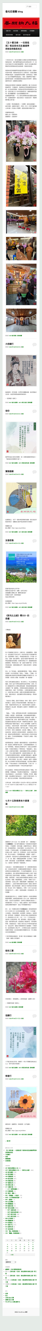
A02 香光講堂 (12, 942)
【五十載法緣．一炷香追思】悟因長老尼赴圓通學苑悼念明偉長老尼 (17, 45)
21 (24, 1248)
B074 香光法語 (23, 532)
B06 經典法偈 (9, 1206)
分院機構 (32, 31)
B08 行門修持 (9, 1218)
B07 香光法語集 (13, 402)
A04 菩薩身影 (9, 1176)
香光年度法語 (26, 35)
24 (7, 1251)
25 (11, 1251)
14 (24, 1246)
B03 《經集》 (9, 1199)
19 (16, 1248)
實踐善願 (9, 471)
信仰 (7, 410)
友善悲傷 (9, 540)
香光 (22, 52)
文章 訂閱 (9, 1298)
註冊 (6, 1293)
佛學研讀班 (24, 31)
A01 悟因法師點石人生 (11, 1168)
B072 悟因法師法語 (24, 463)
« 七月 (11, 1255)
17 (7, 1248)
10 (7, 1246)
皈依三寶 (9, 950)
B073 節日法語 (23, 402)
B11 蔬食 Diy (9, 1225)
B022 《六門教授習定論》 (12, 1197)
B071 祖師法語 (12, 1210)
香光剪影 (15, 31)
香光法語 (18, 35)
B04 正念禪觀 (9, 1202)
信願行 (8, 1015)
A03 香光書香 (9, 1174)
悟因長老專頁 (9, 35)
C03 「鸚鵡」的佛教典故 (12, 1233)
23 (33, 1248)
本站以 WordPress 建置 (21, 1312)
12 (16, 1246)
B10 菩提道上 (9, 1223)
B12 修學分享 (9, 1227)
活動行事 (8, 31)
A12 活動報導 (9, 1191)
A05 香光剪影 (12, 336)
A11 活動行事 (9, 1187)
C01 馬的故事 (9, 1229)
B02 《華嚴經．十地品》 (12, 1195)
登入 (6, 1295)
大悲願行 (9, 343)
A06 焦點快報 (9, 1181)
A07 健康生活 (9, 1183)
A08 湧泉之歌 (9, 1185)
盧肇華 (7, 1269)
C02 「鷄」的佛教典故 (11, 1231)
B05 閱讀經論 (9, 1204)
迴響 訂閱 (9, 1300)
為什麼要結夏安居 (16, 1269)
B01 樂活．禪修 (9, 1193)
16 (33, 1246)
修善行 (8, 1075)
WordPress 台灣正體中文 (12, 1302)
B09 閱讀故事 (9, 1220)
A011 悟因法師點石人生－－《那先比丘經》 (21, 791)
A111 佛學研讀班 (12, 1189)
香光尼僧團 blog (14, 11)
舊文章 (7, 1141)
